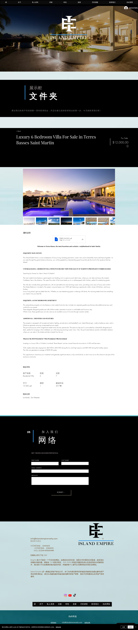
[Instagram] (65, 595)
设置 (123, 627)
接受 (130, 627)
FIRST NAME (35, 460)
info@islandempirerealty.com (44, 538)
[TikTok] (74, 595)
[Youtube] (70, 595)
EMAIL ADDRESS (37, 468)
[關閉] (136, 626)
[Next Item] (112, 192)
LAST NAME (65, 460)
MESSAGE (35, 475)
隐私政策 (58, 627)
